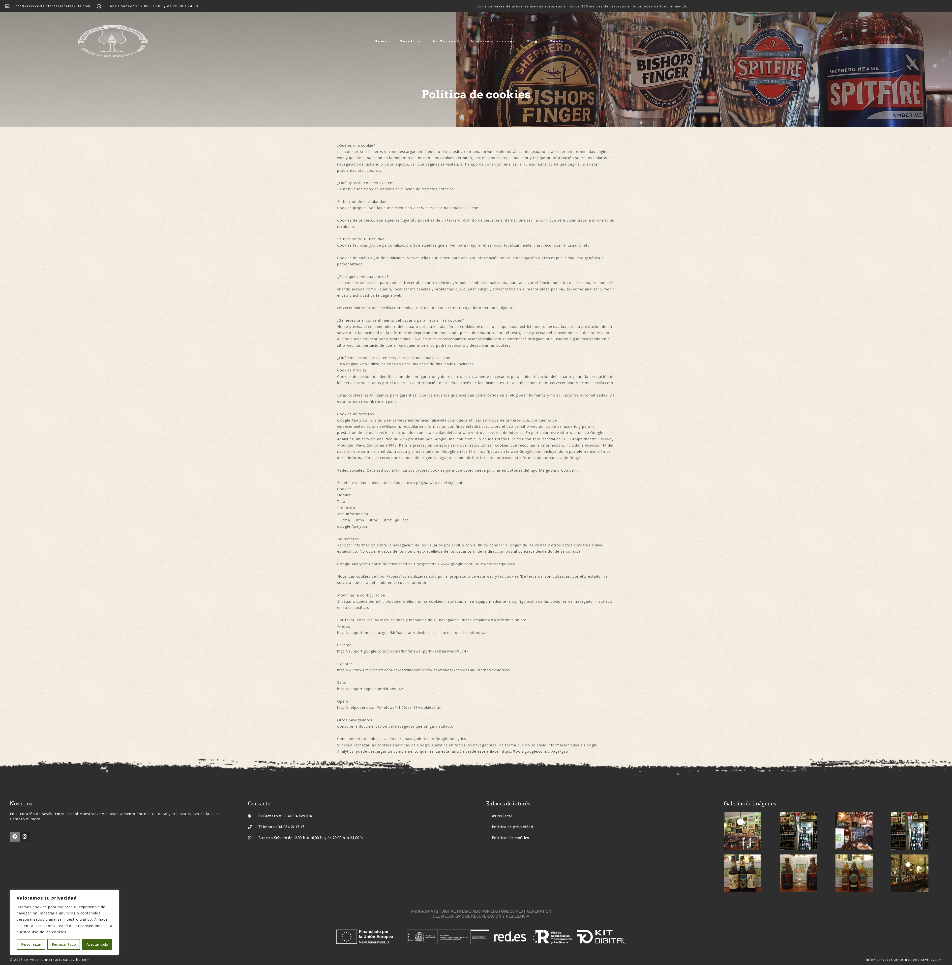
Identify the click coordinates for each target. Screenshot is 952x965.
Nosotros (410, 41)
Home (380, 41)
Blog (532, 41)
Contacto (560, 41)
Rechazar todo (64, 944)
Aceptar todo (97, 944)
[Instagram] (25, 837)
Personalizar (31, 944)
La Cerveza (446, 41)
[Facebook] (15, 837)
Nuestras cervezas (493, 41)
